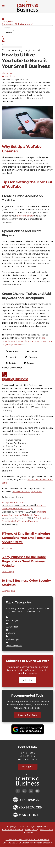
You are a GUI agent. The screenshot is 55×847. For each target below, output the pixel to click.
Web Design (8, 571)
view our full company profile (27, 491)
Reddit (12, 363)
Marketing (7, 73)
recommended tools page (27, 707)
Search (8, 32)
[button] (3, 6)
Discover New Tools (27, 715)
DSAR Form (28, 832)
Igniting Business (10, 76)
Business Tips (8, 590)
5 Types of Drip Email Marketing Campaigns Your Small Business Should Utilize (26, 538)
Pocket (30, 363)
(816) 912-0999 (27, 753)
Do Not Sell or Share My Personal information (28, 839)
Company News (14, 645)
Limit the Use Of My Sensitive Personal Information (27, 842)
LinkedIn (12, 357)
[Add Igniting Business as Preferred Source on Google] (27, 729)
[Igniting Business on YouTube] (37, 791)
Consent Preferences (12, 829)
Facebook (13, 351)
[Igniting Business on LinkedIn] (24, 791)
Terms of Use (46, 829)
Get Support (27, 766)
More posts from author (14, 502)
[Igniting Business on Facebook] (17, 791)
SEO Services (12, 626)
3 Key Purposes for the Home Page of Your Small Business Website (24, 561)
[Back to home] (27, 6)
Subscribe (27, 680)
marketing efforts (25, 215)
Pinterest (32, 357)
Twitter (33, 351)
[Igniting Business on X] (31, 791)
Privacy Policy (31, 829)
